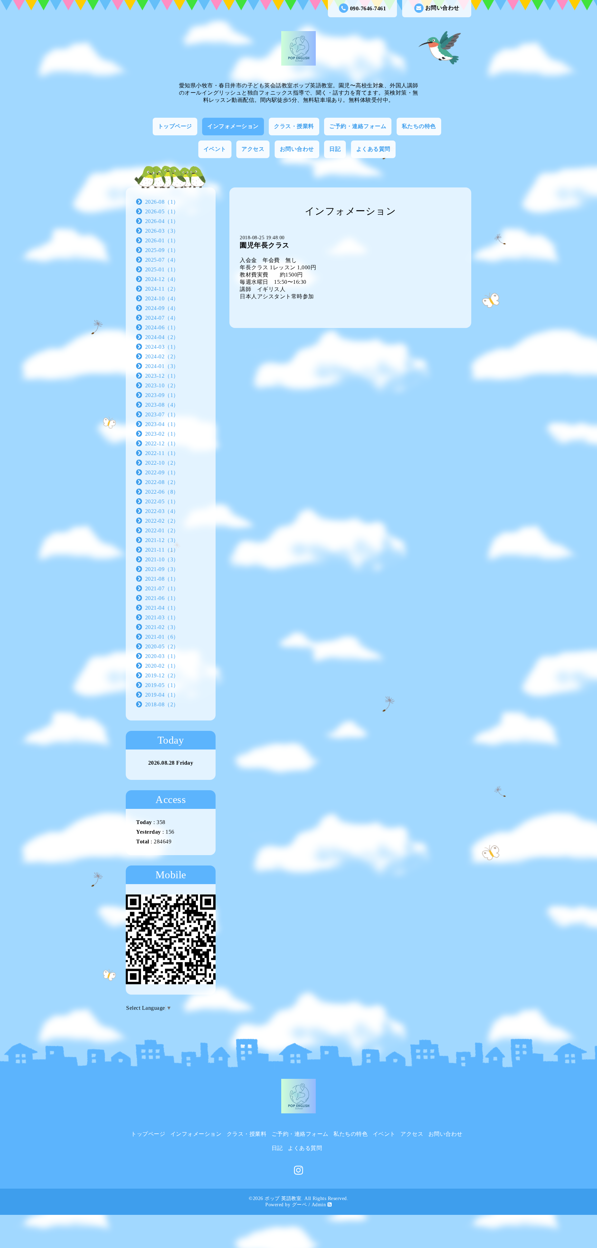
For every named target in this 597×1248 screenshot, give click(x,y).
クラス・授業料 (294, 126)
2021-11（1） (162, 550)
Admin (319, 1204)
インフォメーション (233, 126)
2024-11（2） (162, 289)
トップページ (175, 126)
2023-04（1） (162, 424)
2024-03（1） (162, 347)
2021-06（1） (162, 598)
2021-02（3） (162, 627)
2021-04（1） (162, 608)
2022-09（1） (162, 472)
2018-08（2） (162, 704)
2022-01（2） (162, 530)
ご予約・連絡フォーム (357, 126)
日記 (335, 149)
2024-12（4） (162, 279)
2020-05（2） (162, 646)
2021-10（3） (162, 559)
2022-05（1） (162, 501)
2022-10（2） (162, 463)
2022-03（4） (162, 511)
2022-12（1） (162, 443)
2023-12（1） (162, 376)
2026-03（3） (162, 231)
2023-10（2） (162, 385)
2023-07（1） (162, 414)
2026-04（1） (162, 221)
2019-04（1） (162, 695)
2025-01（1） (162, 269)
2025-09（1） (162, 250)
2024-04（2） (162, 337)
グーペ (299, 1204)
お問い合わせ (442, 8)
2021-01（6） (162, 637)
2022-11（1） (162, 453)
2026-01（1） (162, 240)
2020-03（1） (162, 656)
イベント (214, 149)
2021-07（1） (162, 588)
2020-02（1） (162, 666)
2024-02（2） (162, 356)
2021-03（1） (162, 617)
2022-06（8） (162, 492)
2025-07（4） (162, 260)
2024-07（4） (162, 318)
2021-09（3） (162, 569)
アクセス (252, 149)
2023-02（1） (162, 434)
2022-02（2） (162, 521)
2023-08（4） (162, 405)
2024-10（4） (162, 298)
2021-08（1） (162, 579)
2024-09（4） (162, 308)
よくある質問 (373, 149)
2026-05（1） (162, 211)
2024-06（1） (162, 327)
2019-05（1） (162, 685)
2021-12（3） (162, 540)
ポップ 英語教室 (283, 1198)
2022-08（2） (162, 482)
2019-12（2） (162, 675)
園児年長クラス (265, 245)
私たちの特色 (419, 126)
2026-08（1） (162, 202)
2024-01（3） (162, 366)
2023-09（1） (162, 395)
